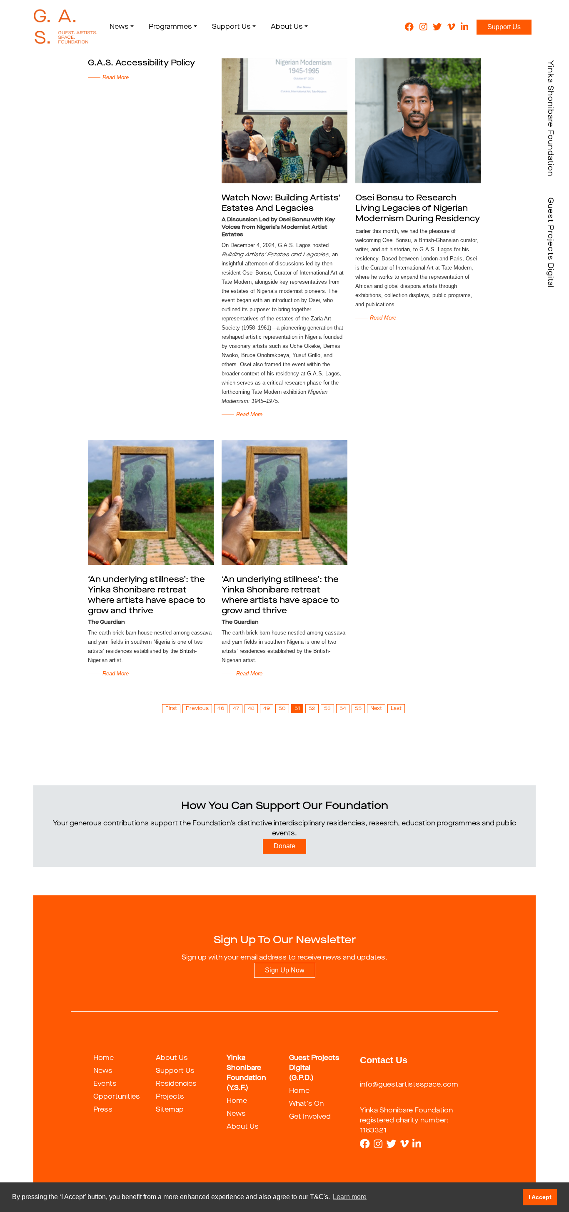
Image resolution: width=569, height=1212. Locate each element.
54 (342, 708)
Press (102, 1110)
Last (396, 708)
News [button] (119, 27)
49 (266, 708)
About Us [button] (287, 27)
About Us (172, 1058)
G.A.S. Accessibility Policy (141, 63)
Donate (284, 846)
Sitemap (170, 1110)
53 (327, 708)
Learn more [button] (350, 1196)
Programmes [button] (170, 27)
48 (251, 708)
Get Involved (310, 1117)
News (102, 1071)
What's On (306, 1104)
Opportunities (116, 1097)
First (171, 708)
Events (105, 1084)
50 (282, 708)
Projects (170, 1097)
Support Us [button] (231, 27)
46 (220, 708)
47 (236, 708)
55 (358, 708)
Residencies (176, 1084)
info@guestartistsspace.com (409, 1085)
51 (297, 708)
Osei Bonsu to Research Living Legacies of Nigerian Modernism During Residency (417, 208)
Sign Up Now (284, 970)
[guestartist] (65, 27)
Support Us (504, 26)
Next (376, 708)
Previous (197, 708)
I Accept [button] (540, 1197)
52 (312, 708)
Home (103, 1058)
